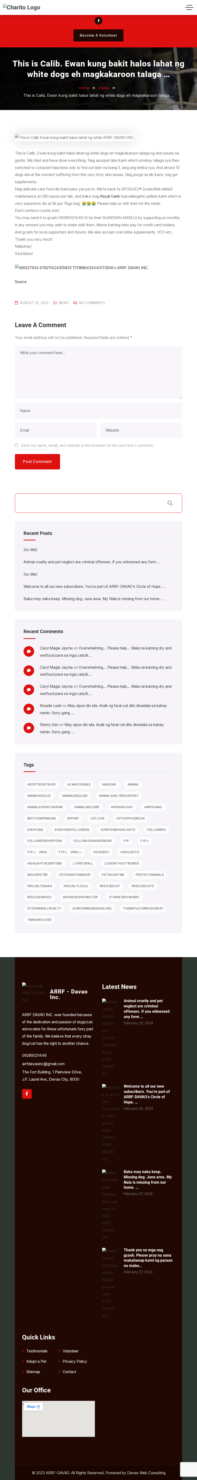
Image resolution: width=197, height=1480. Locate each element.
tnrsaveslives (39, 920)
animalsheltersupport (119, 796)
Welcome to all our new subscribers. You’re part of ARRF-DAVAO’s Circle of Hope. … (95, 586)
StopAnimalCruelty (44, 908)
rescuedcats (143, 886)
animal (133, 784)
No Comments (92, 303)
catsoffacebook (130, 818)
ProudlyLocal (76, 886)
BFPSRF (73, 818)
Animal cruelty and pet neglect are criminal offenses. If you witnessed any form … (92, 562)
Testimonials (37, 1351)
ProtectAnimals (150, 874)
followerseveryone (44, 841)
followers (156, 829)
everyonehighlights (118, 829)
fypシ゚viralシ (70, 852)
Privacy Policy (75, 1361)
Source (21, 281)
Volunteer (71, 1351)
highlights (130, 852)
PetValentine (113, 874)
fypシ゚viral (37, 852)
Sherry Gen (49, 724)
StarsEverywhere (124, 897)
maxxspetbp (37, 874)
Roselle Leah (51, 705)
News (64, 303)
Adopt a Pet (36, 1361)
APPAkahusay (122, 807)
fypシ (145, 841)
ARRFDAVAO (153, 807)
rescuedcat (110, 886)
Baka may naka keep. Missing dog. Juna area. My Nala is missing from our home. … (94, 599)
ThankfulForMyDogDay (143, 908)
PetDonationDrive (74, 874)
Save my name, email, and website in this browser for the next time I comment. (87, 445)
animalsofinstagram (45, 807)
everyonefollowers (72, 829)
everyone (35, 829)
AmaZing (109, 784)
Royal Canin (110, 196)
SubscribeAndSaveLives (92, 908)
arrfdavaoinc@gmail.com (43, 1064)
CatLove (98, 818)
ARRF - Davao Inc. (69, 994)
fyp (126, 841)
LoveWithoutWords (122, 863)
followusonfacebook (93, 841)
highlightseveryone (44, 863)
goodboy (101, 852)
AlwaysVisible (79, 784)
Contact (69, 1372)
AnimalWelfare (86, 807)
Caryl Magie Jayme (56, 648)
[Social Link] (98, 21)
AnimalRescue (39, 796)
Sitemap (33, 1372)
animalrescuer (74, 796)
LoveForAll (83, 863)
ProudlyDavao (39, 886)
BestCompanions (41, 818)
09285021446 (34, 1055)
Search (170, 503)
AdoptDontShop (41, 784)
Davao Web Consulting (146, 1473)
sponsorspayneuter (80, 897)
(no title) (30, 549)
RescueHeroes (39, 897)
